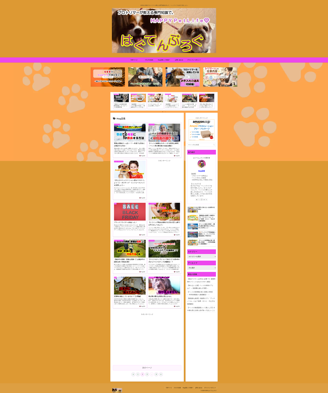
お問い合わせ (198, 387)
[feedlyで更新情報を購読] (204, 199)
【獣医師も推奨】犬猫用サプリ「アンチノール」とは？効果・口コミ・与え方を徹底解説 (201, 301)
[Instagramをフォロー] (201, 199)
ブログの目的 (177, 387)
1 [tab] (163, 112)
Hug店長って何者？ (188, 387)
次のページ (147, 368)
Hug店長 (201, 171)
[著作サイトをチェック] (197, 199)
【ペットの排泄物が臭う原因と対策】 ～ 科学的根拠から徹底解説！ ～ (201, 293)
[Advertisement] (164, 179)
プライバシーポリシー (210, 387)
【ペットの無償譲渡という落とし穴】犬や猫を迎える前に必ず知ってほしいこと (201, 309)
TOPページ (169, 387)
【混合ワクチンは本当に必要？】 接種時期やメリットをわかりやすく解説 (201, 280)
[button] (214, 145)
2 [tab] (165, 112)
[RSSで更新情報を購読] (206, 199)
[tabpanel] (121, 101)
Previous (111, 101)
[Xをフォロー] (199, 199)
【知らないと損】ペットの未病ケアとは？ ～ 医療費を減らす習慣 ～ (200, 287)
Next (216, 101)
